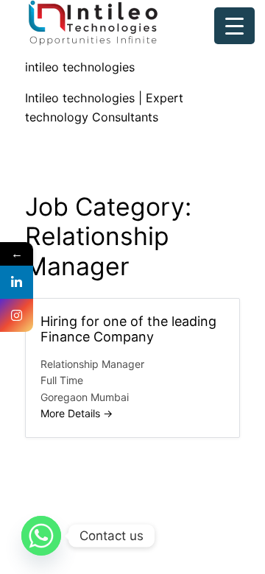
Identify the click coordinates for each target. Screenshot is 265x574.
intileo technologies (80, 67)
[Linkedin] (16, 282)
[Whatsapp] (41, 536)
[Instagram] (16, 315)
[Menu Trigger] (234, 25)
